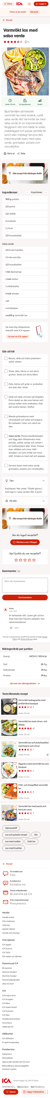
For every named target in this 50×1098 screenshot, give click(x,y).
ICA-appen (6, 944)
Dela (23, 153)
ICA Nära (6, 1003)
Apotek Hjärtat (8, 929)
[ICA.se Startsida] (20, 4)
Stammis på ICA (10, 963)
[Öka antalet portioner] (46, 192)
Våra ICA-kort (8, 984)
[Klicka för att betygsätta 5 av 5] (34, 560)
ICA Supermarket (9, 1007)
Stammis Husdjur (9, 976)
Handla (5, 912)
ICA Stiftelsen (8, 1038)
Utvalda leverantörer (11, 1019)
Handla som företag (10, 933)
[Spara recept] (15, 700)
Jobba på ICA (7, 1027)
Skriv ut (11, 153)
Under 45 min (10, 104)
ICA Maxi (6, 1015)
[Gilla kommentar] (11, 628)
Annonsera (7, 1023)
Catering (6, 925)
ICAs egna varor (9, 995)
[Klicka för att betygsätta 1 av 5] (16, 560)
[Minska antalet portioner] (27, 192)
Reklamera (7, 1054)
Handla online (8, 917)
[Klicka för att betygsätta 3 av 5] (25, 560)
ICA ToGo (6, 952)
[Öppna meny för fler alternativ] (15, 705)
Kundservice (8, 1049)
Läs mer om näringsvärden (23, 683)
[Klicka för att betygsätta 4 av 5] (29, 560)
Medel (40, 104)
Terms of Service (27, 639)
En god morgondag (10, 1042)
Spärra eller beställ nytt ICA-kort (16, 1062)
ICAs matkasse (8, 921)
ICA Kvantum (7, 1011)
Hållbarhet (7, 1033)
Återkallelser (7, 1058)
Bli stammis (7, 968)
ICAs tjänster (8, 940)
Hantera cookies (9, 1069)
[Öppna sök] (29, 4)
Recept (9, 20)
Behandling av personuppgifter (15, 1066)
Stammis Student (9, 972)
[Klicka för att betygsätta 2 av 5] (20, 560)
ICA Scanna (7, 948)
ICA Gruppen (7, 999)
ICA (4, 990)
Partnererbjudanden (11, 980)
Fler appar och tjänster (12, 956)
